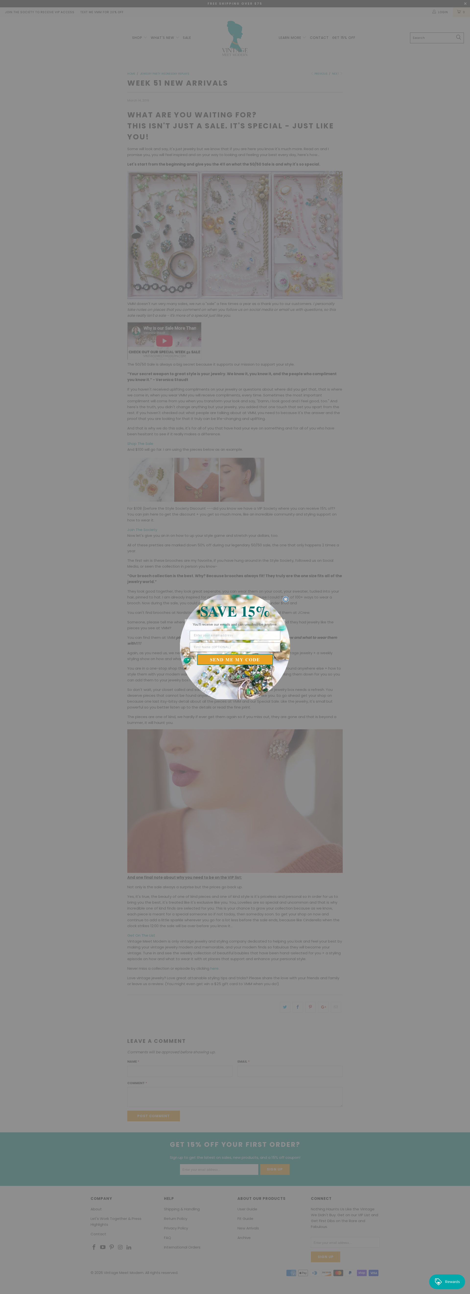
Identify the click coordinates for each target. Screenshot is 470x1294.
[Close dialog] (285, 599)
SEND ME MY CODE (235, 659)
